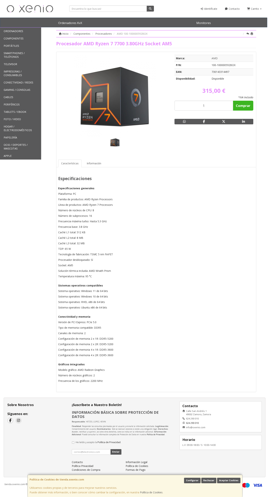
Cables (8, 97)
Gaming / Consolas (17, 90)
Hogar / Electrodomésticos (18, 128)
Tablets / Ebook (15, 112)
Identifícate (210, 8)
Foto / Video (12, 119)
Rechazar (208, 480)
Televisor (10, 64)
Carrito (255, 8)
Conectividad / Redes (18, 82)
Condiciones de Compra (86, 470)
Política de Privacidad (156, 434)
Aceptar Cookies (228, 480)
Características (70, 163)
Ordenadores (13, 31)
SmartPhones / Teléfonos (14, 55)
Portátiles (11, 45)
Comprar (243, 105)
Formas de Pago (135, 470)
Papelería (10, 137)
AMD (215, 58)
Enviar (116, 451)
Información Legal (136, 462)
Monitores (203, 23)
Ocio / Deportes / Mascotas (16, 146)
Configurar (192, 480)
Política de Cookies (151, 492)
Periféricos (12, 104)
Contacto (234, 8)
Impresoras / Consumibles (13, 73)
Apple (8, 156)
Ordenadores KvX (70, 23)
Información (94, 163)
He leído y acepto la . (98, 442)
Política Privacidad (82, 466)
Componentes (14, 38)
